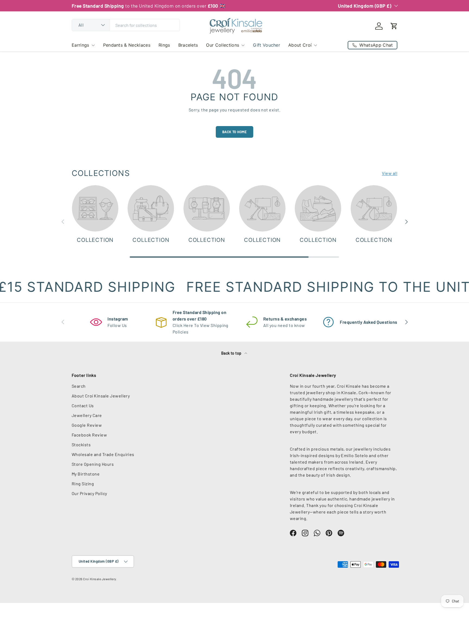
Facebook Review (89, 434)
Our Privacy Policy (89, 493)
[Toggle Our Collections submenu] (243, 45)
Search (79, 386)
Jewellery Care (87, 415)
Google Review (87, 425)
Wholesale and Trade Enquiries (103, 454)
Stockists (81, 444)
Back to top (232, 353)
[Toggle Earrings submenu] (93, 45)
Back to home (234, 132)
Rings (164, 45)
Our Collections (222, 45)
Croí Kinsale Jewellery (99, 579)
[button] (394, 26)
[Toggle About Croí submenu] (315, 45)
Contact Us (83, 405)
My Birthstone (86, 473)
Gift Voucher (266, 45)
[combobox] (126, 25)
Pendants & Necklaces (126, 45)
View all (389, 173)
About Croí (300, 45)
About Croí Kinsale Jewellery (101, 395)
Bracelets (188, 45)
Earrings (80, 45)
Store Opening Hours (93, 464)
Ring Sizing (83, 483)
